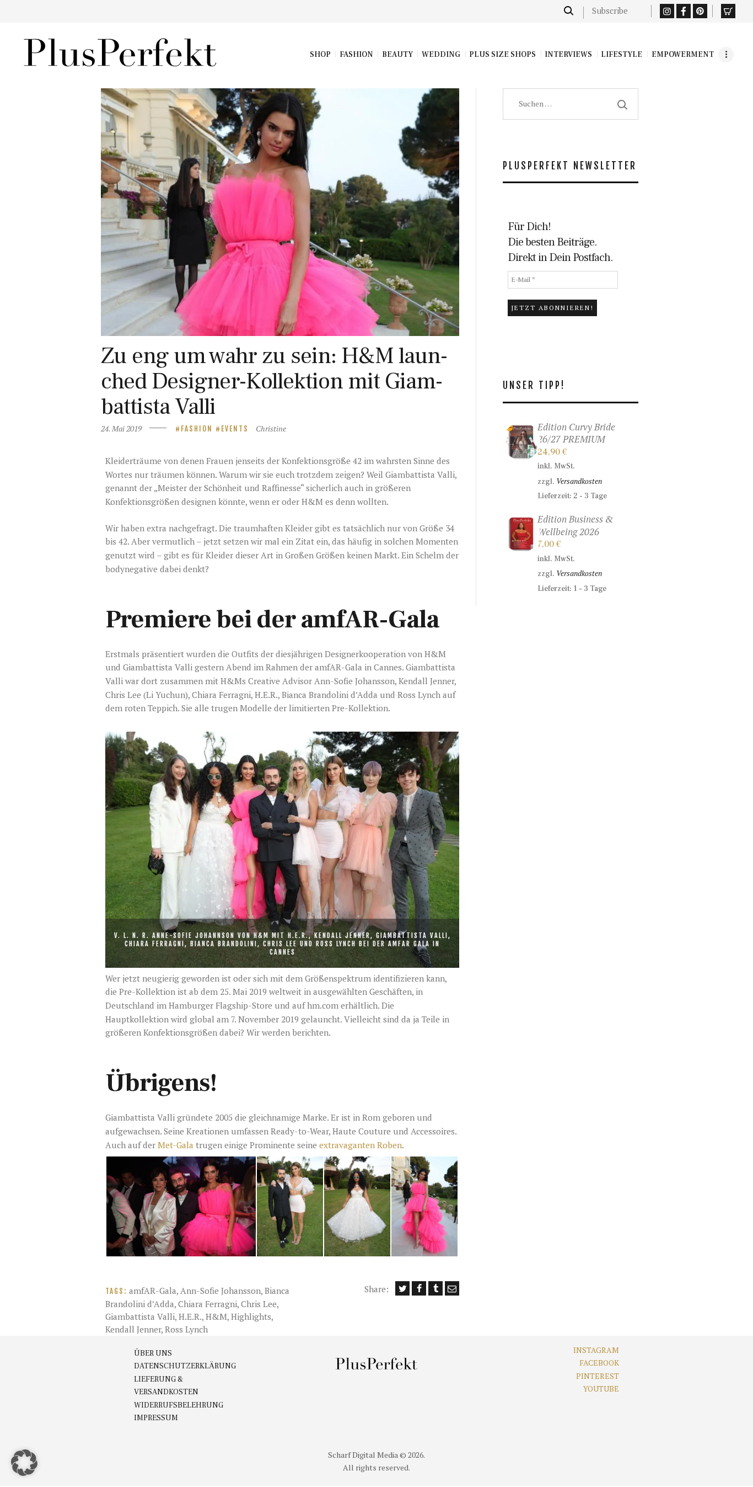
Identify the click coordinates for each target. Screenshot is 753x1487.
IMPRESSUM (156, 1418)
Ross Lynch (186, 1329)
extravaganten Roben (360, 1144)
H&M (216, 1316)
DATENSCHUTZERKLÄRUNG (185, 1366)
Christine (271, 428)
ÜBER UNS (153, 1353)
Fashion (197, 428)
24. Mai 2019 (121, 428)
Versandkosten (579, 481)
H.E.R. (190, 1316)
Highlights (251, 1316)
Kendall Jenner (133, 1329)
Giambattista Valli (140, 1316)
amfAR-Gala (152, 1290)
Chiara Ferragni (207, 1303)
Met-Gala (175, 1144)
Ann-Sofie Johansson (220, 1290)
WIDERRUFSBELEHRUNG (178, 1405)
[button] (180, 1206)
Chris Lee (259, 1303)
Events (235, 428)
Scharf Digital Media (363, 1454)
